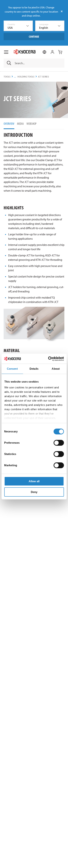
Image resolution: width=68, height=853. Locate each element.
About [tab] (56, 368)
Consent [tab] (12, 368)
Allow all (34, 481)
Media (20, 123)
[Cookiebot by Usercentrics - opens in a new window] (48, 358)
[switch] (58, 443)
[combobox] (18, 26)
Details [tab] (34, 368)
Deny (34, 492)
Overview (9, 123)
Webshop (31, 123)
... (15, 76)
